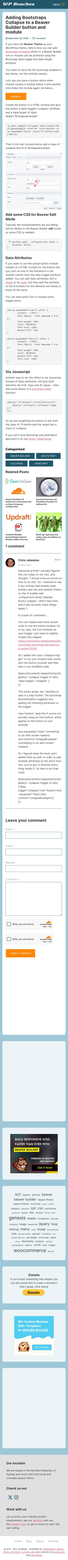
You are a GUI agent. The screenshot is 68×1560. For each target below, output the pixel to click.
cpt (33, 1208)
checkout (25, 1209)
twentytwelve (17, 1245)
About (40, 1541)
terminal (49, 1242)
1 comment (40, 38)
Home (18, 1541)
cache (51, 1204)
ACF (18, 1194)
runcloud (46, 1233)
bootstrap (48, 456)
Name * (10, 829)
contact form (19, 1524)
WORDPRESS (49, 1549)
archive (36, 1194)
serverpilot (31, 1237)
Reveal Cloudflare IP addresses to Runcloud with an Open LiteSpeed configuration (18, 503)
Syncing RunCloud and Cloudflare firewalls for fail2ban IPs (46, 501)
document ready (41, 388)
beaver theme (45, 1199)
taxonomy (28, 1241)
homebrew (43, 1218)
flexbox (39, 1212)
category (15, 1208)
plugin (9, 282)
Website (10, 862)
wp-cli (51, 1251)
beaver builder (20, 456)
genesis (17, 1218)
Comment (12, 879)
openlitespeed (52, 1230)
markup (14, 1229)
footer (47, 1213)
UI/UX (37, 1244)
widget (52, 1245)
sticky (17, 1242)
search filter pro (18, 1238)
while (44, 1245)
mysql (41, 1229)
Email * (10, 846)
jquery (44, 1224)
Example (16, 96)
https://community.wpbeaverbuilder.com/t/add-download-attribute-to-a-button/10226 (39, 644)
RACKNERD (36, 1555)
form (53, 1213)
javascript (41, 463)
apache (26, 1195)
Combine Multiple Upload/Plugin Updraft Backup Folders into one (17, 537)
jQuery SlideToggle (40, 438)
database (16, 1213)
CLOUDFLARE (28, 1552)
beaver (47, 1194)
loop (54, 1224)
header (31, 1218)
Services (53, 1541)
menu (25, 1229)
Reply (58, 560)
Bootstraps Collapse (18, 51)
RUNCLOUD (59, 1552)
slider (53, 1237)
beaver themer (21, 1203)
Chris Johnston (28, 560)
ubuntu (28, 1245)
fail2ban (24, 1213)
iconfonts (13, 1224)
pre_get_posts (24, 1234)
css (40, 1208)
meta (33, 1230)
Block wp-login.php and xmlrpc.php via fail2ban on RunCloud (48, 537)
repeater (36, 1233)
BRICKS (60, 1549)
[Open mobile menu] (63, 4)
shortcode (44, 1237)
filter (32, 1212)
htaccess (54, 1219)
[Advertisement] (34, 995)
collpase (16, 463)
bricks (44, 1204)
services (38, 1520)
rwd (54, 1234)
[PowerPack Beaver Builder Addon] (34, 1335)
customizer (50, 1208)
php (14, 1233)
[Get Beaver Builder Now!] (34, 1153)
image (23, 1224)
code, (24, 282)
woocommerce (30, 1250)
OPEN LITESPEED (11, 1552)
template (39, 1241)
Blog (29, 1541)
